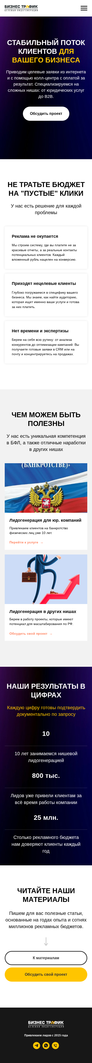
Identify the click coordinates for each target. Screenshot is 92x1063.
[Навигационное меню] (84, 8)
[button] (46, 459)
